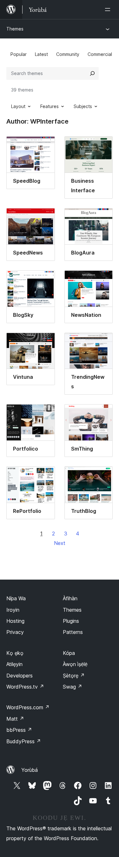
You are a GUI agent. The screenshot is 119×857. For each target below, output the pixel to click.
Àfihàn (70, 598)
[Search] (92, 73)
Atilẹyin (14, 664)
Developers (19, 675)
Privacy (15, 632)
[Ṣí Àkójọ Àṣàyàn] (109, 9)
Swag (72, 687)
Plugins (71, 621)
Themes (14, 28)
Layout (18, 106)
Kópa (69, 653)
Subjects (83, 106)
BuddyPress (23, 741)
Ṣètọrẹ (74, 675)
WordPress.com (28, 707)
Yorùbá (29, 770)
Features (49, 106)
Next (59, 543)
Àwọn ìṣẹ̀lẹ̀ (75, 664)
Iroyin (12, 610)
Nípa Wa (16, 598)
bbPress (19, 730)
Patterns (73, 632)
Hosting (15, 621)
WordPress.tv (25, 687)
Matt (15, 719)
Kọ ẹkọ (14, 653)
